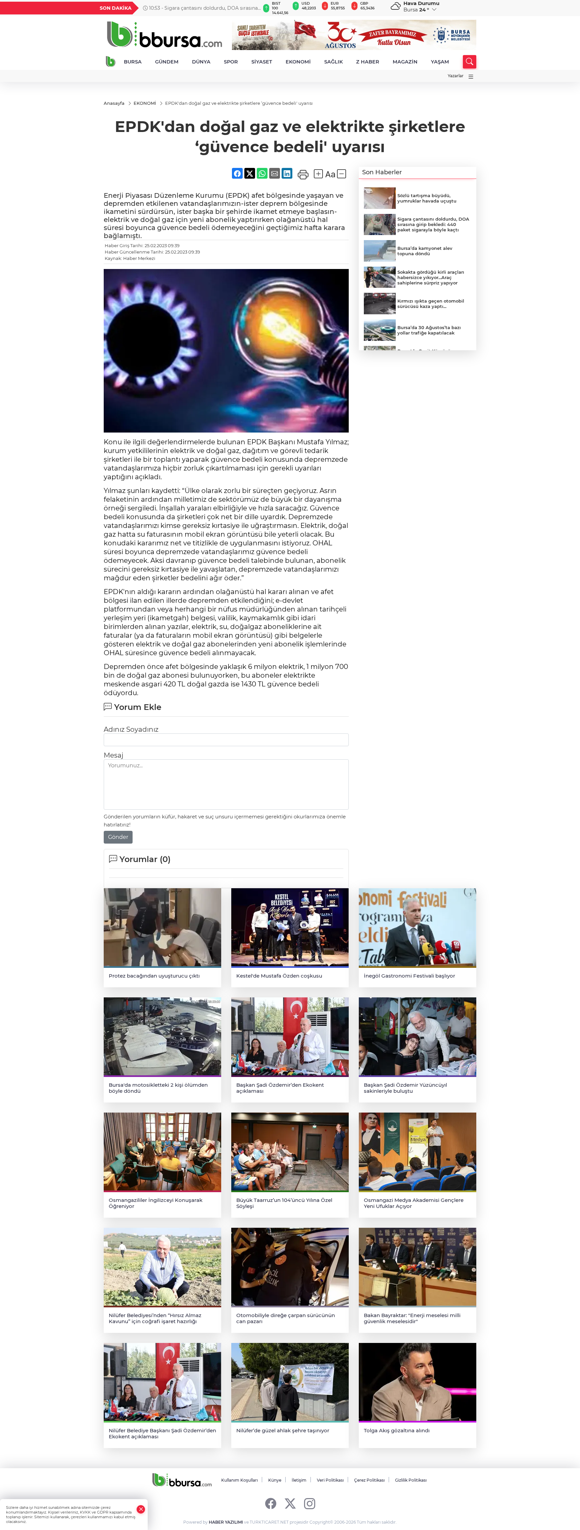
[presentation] (252, 8)
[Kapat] (141, 1509)
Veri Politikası (330, 1480)
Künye (274, 1480)
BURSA (133, 62)
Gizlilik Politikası (411, 1480)
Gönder (118, 837)
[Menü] (471, 76)
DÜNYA (201, 62)
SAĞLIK (333, 62)
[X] (290, 1503)
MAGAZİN (405, 62)
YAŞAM (440, 62)
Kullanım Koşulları (239, 1480)
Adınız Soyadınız (131, 729)
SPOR (231, 62)
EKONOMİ (298, 62)
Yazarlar (456, 75)
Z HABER (367, 62)
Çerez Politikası (369, 1480)
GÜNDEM (167, 62)
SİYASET (261, 62)
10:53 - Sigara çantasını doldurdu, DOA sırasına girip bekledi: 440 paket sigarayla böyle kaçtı (200, 8)
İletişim (299, 1480)
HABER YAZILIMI (226, 1522)
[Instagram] (309, 1503)
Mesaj (113, 755)
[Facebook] (270, 1503)
